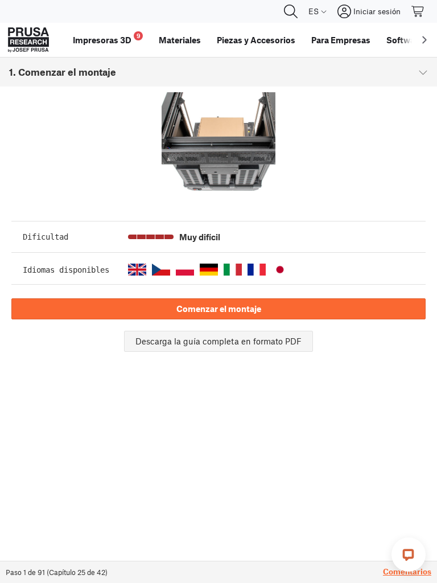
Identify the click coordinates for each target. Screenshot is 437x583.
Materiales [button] (180, 40)
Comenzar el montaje (218, 308)
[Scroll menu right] (424, 40)
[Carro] (418, 11)
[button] (137, 270)
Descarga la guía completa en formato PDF (218, 341)
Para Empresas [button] (340, 40)
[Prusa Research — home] (28, 39)
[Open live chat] (408, 554)
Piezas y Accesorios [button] (256, 40)
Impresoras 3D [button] (107, 38)
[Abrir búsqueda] (290, 11)
